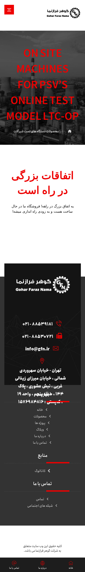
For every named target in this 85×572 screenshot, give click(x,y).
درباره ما (40, 436)
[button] (9, 9)
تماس (40, 499)
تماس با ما (40, 442)
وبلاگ (40, 429)
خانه (40, 410)
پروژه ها (40, 423)
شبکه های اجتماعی (40, 505)
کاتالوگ (40, 471)
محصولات (40, 416)
